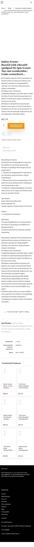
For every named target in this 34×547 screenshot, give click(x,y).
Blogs (3, 509)
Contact (3, 494)
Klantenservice (5, 496)
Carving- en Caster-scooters (23, 8)
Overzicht (4, 501)
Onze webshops (6, 504)
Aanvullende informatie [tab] (9, 150)
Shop (9, 8)
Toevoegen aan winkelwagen (16, 126)
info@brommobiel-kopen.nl (12, 533)
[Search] (31, 2)
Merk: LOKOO (20, 352)
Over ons (4, 499)
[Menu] (2, 2)
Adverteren (4, 514)
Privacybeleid (5, 512)
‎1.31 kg (18, 341)
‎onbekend (18, 345)
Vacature (3, 506)
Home (3, 8)
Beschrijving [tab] (6, 147)
